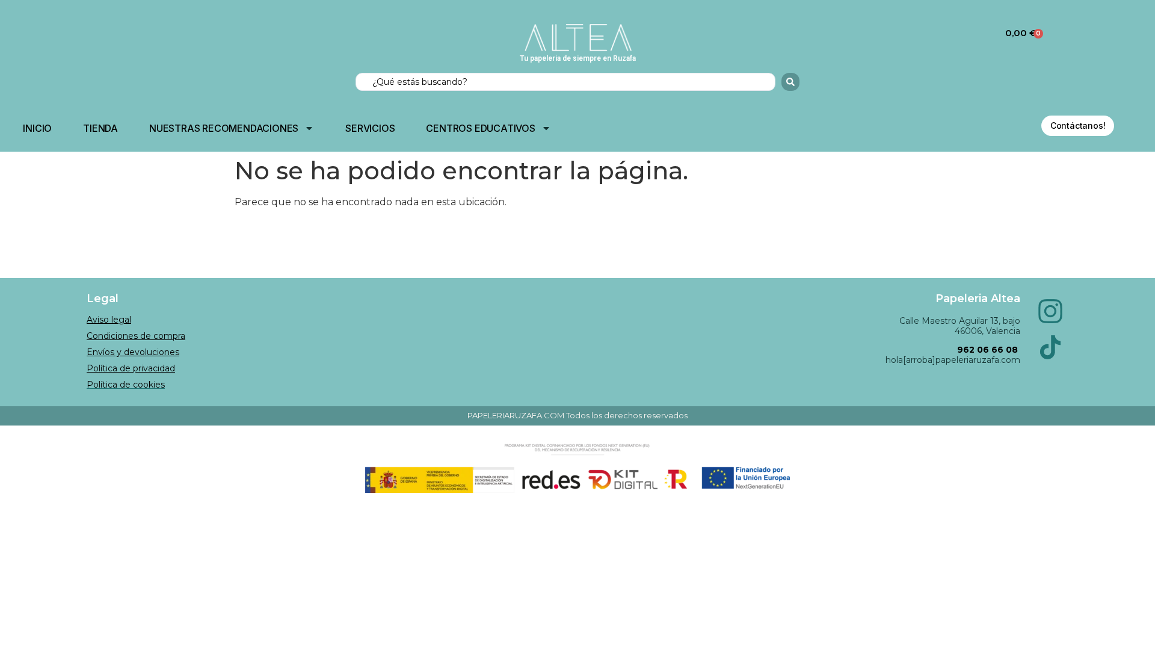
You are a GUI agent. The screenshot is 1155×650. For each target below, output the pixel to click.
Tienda (100, 128)
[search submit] (790, 82)
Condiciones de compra (136, 335)
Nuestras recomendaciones (223, 128)
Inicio (37, 128)
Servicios (370, 128)
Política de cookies (126, 384)
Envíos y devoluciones (133, 352)
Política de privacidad (131, 368)
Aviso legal (109, 319)
